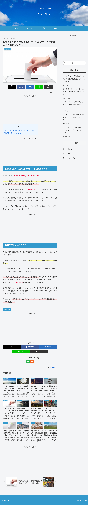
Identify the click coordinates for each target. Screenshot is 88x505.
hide (22, 126)
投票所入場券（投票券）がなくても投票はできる (20, 130)
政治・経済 (7, 309)
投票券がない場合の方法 (12, 133)
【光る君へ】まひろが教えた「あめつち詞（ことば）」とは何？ (74, 130)
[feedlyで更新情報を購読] (28, 361)
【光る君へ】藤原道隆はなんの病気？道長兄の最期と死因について (74, 104)
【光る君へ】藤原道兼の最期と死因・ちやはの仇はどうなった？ (74, 117)
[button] (48, 87)
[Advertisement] (30, 109)
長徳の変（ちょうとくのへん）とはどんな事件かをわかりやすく (74, 91)
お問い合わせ (67, 149)
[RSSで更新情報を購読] (32, 361)
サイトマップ (67, 153)
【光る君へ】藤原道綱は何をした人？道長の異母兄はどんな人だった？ (74, 79)
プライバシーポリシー (70, 158)
